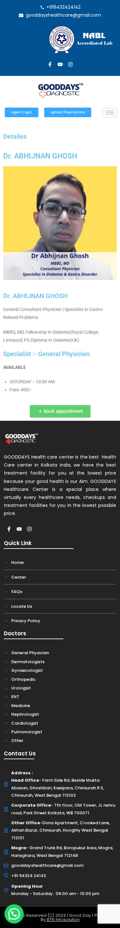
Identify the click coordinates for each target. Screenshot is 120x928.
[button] (14, 914)
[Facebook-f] (50, 64)
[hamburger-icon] (109, 112)
